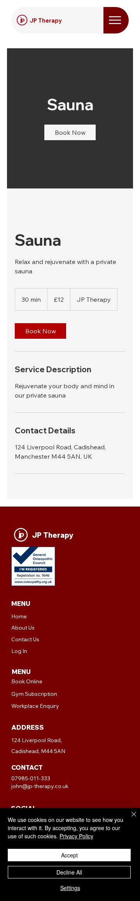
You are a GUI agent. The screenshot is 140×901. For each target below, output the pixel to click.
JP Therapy (46, 20)
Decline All (69, 872)
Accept (69, 855)
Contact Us (25, 639)
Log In (19, 651)
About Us (23, 627)
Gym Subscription (34, 693)
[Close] (129, 818)
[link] (70, 132)
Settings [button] (70, 888)
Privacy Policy (76, 836)
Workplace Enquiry (35, 705)
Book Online (26, 681)
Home (19, 616)
